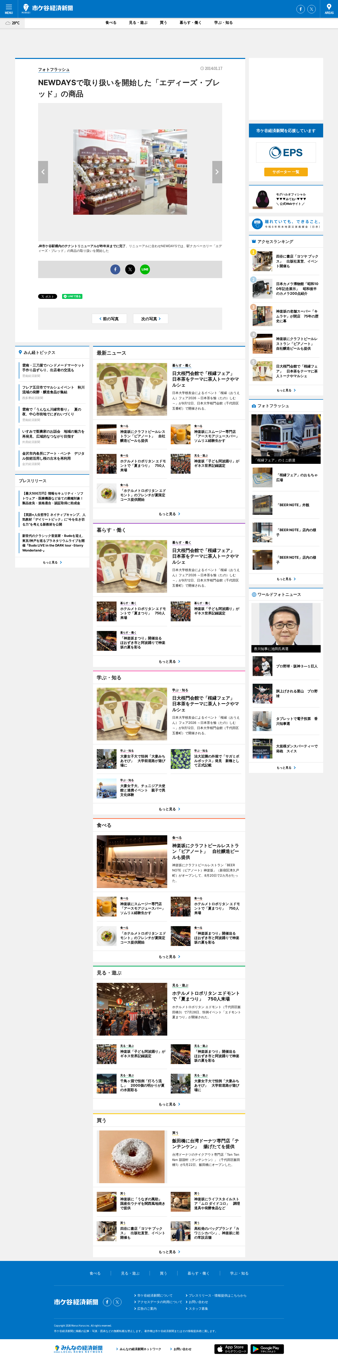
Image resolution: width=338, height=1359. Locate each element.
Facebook (300, 9)
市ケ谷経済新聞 (47, 9)
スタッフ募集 (198, 1308)
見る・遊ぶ (138, 22)
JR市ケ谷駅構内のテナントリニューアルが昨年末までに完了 (82, 246)
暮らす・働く (191, 22)
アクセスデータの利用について (159, 1302)
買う (163, 22)
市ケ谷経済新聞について (155, 1295)
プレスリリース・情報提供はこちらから (218, 1295)
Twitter (311, 9)
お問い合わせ (198, 1302)
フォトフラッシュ (54, 69)
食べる (111, 22)
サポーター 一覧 (285, 172)
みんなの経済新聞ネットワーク (78, 1349)
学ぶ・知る (223, 22)
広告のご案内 (147, 1308)
